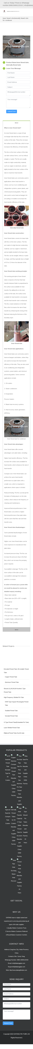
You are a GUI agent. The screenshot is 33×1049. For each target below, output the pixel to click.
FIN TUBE (23, 1034)
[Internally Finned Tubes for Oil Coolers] (13, 826)
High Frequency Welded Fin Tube (14, 697)
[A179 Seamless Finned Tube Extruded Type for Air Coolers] (7, 768)
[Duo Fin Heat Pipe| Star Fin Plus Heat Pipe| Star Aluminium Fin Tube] (19, 780)
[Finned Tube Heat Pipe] (19, 876)
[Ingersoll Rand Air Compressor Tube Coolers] (7, 815)
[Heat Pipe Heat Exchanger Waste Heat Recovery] (13, 870)
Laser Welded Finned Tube (12, 727)
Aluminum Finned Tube (12, 682)
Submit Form (11, 111)
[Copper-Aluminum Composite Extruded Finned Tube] (13, 775)
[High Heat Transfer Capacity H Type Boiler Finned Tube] (19, 832)
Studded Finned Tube (11, 710)
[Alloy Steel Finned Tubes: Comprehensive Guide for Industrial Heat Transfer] (25, 770)
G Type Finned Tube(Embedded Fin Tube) (16, 722)
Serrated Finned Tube (11, 716)
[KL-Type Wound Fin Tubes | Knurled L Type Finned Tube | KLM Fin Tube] (25, 825)
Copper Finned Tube (11, 677)
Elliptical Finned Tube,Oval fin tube (14, 733)
